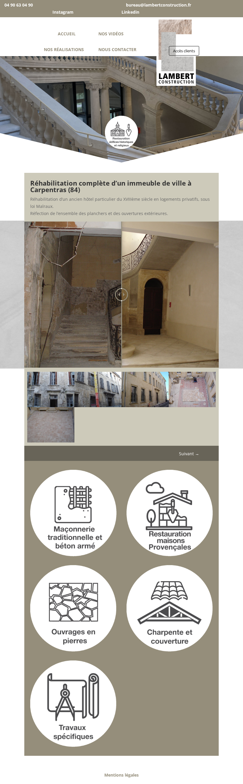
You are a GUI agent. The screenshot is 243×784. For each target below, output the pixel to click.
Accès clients (184, 50)
